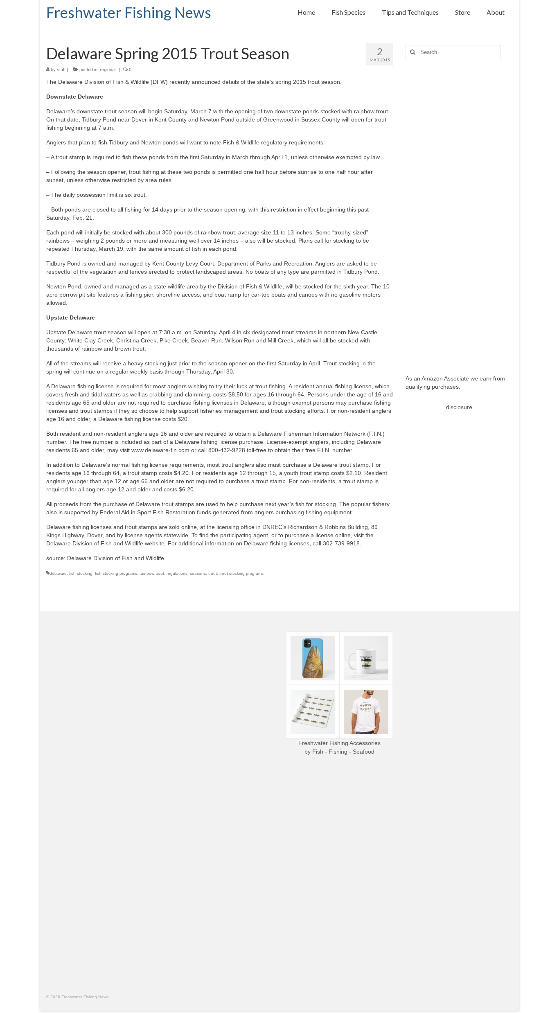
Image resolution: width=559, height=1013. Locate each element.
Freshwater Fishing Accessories (339, 743)
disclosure (459, 407)
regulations (177, 573)
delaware (58, 573)
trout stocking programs (241, 573)
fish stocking (80, 573)
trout (212, 573)
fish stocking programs (116, 573)
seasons (198, 573)
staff (61, 69)
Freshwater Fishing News (128, 12)
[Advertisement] (459, 210)
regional (107, 69)
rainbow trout (152, 573)
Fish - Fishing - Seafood (343, 751)
